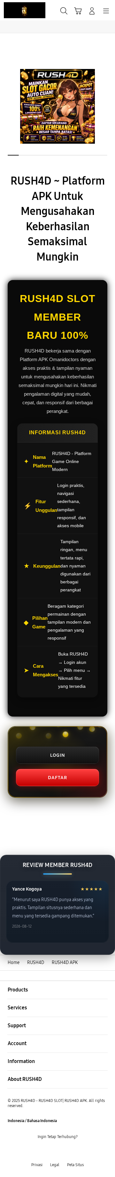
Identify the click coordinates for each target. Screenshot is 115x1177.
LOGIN (57, 755)
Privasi (36, 1165)
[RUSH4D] (19, 10)
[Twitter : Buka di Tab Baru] (51, 1151)
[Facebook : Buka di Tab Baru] (38, 1151)
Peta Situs (75, 1165)
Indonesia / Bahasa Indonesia (32, 1121)
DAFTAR (57, 777)
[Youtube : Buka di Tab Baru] (76, 1151)
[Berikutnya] (108, 106)
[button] (78, 10)
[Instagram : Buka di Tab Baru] (64, 1151)
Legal (54, 1165)
